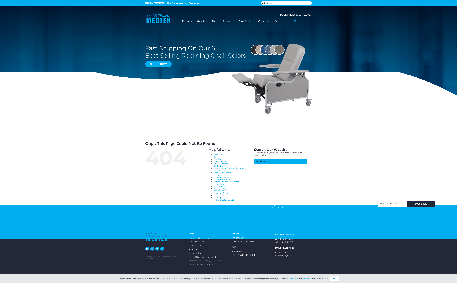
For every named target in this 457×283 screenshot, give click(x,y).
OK (334, 279)
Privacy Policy (219, 188)
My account (219, 184)
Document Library (222, 173)
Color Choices (219, 161)
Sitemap (217, 197)
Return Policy (219, 191)
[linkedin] (147, 249)
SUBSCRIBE (421, 204)
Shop (215, 195)
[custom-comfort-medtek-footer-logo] (156, 232)
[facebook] (157, 249)
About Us (217, 155)
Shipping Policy (220, 193)
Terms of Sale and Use (223, 200)
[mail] (162, 249)
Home (216, 175)
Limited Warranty (221, 179)
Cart (215, 157)
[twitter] (152, 249)
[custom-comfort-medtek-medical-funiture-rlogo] (158, 13)
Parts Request (220, 186)
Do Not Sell (307, 279)
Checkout (218, 159)
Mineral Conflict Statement (226, 182)
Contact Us (218, 166)
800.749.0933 (296, 14)
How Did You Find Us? (223, 177)
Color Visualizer (220, 164)
